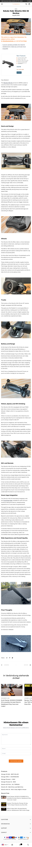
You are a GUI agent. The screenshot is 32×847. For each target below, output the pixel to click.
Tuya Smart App (7, 500)
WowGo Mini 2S (7, 83)
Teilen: (3, 658)
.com (14, 41)
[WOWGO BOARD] (16, 4)
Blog (16, 9)
